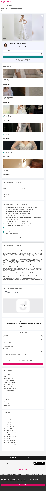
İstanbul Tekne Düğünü (8, 428)
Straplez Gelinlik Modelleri (8, 384)
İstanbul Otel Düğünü (7, 419)
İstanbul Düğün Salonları (8, 422)
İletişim (14, 474)
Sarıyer (10, 5)
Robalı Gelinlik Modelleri (8, 380)
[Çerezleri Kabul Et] (44, 476)
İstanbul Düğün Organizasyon (9, 440)
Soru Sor (22, 237)
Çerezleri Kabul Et (23, 484)
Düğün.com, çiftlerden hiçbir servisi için (23, 60)
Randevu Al (23, 363)
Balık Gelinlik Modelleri (8, 376)
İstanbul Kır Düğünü (7, 417)
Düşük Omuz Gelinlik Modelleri (9, 394)
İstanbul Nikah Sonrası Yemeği (9, 432)
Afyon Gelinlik (6, 399)
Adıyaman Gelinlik (7, 397)
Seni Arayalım (23, 57)
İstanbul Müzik (6, 446)
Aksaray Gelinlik (6, 403)
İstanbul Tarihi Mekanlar (8, 420)
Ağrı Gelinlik (6, 401)
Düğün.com (3, 457)
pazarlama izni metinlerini (20, 360)
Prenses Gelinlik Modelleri (8, 378)
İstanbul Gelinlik (6, 438)
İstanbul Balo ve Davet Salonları (10, 426)
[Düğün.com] (5, 1)
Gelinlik (5, 372)
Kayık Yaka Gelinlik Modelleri (9, 388)
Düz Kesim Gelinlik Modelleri (9, 382)
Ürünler (33, 474)
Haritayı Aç (23, 305)
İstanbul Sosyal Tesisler (8, 424)
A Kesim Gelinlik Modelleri (8, 374)
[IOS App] (39, 463)
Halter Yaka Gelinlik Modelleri (9, 392)
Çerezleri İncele (23, 488)
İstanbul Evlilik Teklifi (7, 447)
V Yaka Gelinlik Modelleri (8, 390)
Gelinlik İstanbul (14, 457)
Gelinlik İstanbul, (5, 5)
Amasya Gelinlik (6, 405)
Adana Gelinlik (6, 396)
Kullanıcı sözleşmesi (9, 360)
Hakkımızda (9, 474)
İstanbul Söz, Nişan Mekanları (9, 436)
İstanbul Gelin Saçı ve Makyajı (9, 444)
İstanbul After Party (7, 434)
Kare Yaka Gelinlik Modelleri (9, 386)
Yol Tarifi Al (22, 295)
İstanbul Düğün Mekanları (8, 415)
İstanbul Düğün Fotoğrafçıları (9, 442)
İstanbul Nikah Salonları (8, 430)
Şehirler (37, 474)
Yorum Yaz (22, 326)
